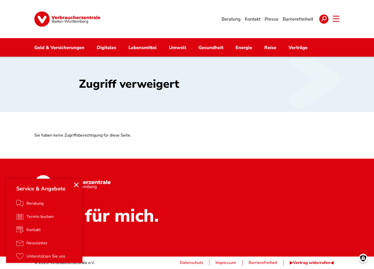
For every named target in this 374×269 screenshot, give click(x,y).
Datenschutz (191, 262)
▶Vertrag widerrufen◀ (312, 262)
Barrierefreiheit (263, 262)
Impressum (225, 262)
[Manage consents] (363, 258)
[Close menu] (76, 185)
